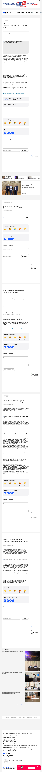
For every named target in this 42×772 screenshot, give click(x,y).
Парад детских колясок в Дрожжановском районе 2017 (15, 328)
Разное (35, 717)
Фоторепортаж (7, 202)
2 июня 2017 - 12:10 (6, 210)
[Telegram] (10, 133)
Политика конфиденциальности (9, 769)
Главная (7, 717)
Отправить (24, 150)
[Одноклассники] (8, 133)
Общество (6, 20)
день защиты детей (8, 113)
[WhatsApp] (13, 133)
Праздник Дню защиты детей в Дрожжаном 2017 (13, 93)
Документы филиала (27, 717)
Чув (37, 12)
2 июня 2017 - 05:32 (6, 404)
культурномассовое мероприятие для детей (13, 622)
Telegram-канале (8, 99)
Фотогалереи (13, 717)
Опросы (19, 717)
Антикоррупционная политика (9, 766)
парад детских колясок (9, 261)
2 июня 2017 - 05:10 (6, 545)
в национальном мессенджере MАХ (11, 105)
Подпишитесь (31, 768)
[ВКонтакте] (5, 133)
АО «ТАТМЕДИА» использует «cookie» (10, 767)
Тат (34, 12)
